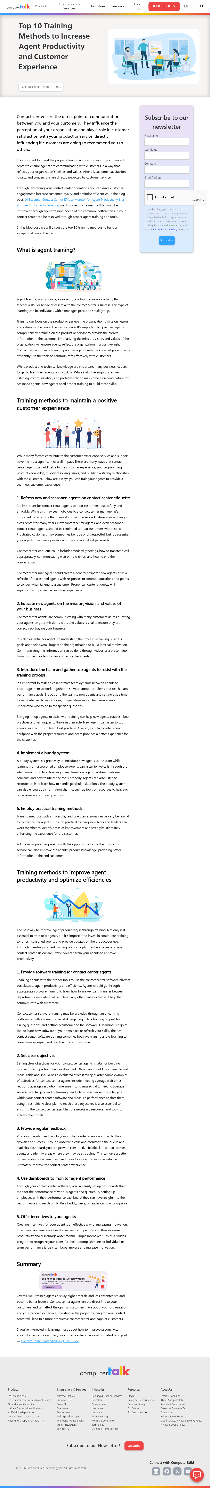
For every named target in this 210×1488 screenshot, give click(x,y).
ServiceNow (63, 1412)
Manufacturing (100, 1417)
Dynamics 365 (64, 1400)
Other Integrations (67, 1425)
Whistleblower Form (172, 1417)
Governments (99, 1404)
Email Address (153, 177)
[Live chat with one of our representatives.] (197, 1475)
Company (150, 163)
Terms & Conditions (171, 1396)
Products (41, 6)
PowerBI (61, 1404)
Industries (98, 6)
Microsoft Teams (66, 1396)
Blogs (131, 1396)
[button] (29, 1413)
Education (97, 1400)
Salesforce (62, 1408)
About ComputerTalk (172, 1400)
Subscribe (134, 1446)
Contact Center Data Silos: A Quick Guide (50, 1341)
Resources (118, 6)
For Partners (134, 1408)
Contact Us (166, 1412)
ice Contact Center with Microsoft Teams (29, 1400)
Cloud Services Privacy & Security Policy (181, 1421)
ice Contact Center (17, 1396)
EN (186, 6)
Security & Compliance (173, 1404)
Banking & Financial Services (107, 1396)
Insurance (97, 1412)
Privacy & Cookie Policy (165, 230)
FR (193, 6)
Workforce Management (70, 1421)
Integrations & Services (69, 6)
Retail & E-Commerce (103, 1421)
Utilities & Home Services (105, 1429)
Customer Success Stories (141, 1400)
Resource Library (136, 1404)
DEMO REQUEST (164, 6)
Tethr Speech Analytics (69, 1417)
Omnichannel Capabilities (21, 1404)
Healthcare (97, 1408)
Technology (98, 1425)
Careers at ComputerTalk (174, 1408)
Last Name (150, 149)
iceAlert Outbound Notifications (25, 1408)
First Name (151, 135)
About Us (138, 6)
